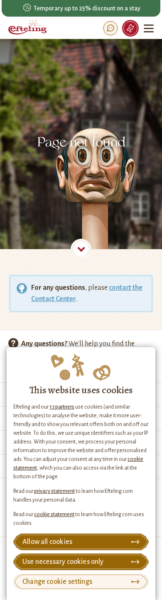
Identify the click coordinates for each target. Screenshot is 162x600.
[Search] (110, 28)
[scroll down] (81, 249)
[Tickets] (130, 28)
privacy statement (54, 491)
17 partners (61, 407)
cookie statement (54, 514)
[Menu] (149, 28)
